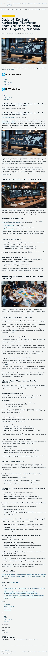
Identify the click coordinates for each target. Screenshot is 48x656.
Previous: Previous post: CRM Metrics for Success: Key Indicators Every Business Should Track (24, 574)
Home (3, 9)
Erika (3, 117)
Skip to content (10, 69)
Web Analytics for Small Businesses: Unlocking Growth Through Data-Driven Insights (24, 595)
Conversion (30, 3)
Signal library (17, 3)
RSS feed (44, 651)
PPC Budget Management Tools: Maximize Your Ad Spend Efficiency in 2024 (21, 593)
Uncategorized (7, 610)
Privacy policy (37, 651)
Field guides (37, 3)
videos (14, 330)
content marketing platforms (8, 121)
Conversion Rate (8, 608)
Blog (5, 81)
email (6, 364)
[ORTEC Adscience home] (4, 3)
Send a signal (25, 651)
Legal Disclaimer (8, 82)
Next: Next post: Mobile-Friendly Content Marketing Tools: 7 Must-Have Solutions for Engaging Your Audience (24, 577)
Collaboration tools (9, 225)
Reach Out (6, 84)
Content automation (9, 229)
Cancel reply (15, 582)
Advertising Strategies (10, 117)
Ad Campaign (7, 604)
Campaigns (24, 3)
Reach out (44, 3)
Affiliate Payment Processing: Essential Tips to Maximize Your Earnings (20, 591)
